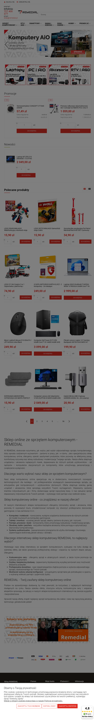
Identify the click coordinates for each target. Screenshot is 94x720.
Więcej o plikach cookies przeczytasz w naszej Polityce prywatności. (33, 701)
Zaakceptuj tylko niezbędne (29, 706)
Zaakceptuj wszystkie (67, 706)
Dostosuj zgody (49, 706)
